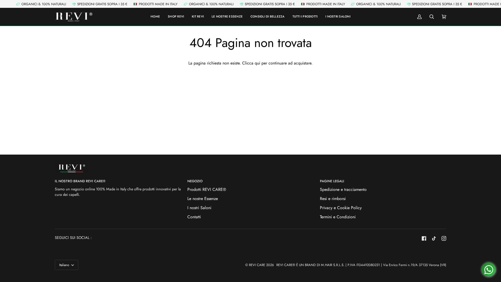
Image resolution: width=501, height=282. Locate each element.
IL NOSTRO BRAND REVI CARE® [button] (80, 181)
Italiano (64, 264)
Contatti (194, 217)
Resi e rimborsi (333, 199)
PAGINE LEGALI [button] (332, 181)
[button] (305, 17)
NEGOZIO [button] (194, 181)
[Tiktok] (434, 238)
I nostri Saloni (199, 208)
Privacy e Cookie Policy (341, 208)
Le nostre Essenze (202, 199)
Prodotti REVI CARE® (206, 189)
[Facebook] (424, 238)
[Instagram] (444, 238)
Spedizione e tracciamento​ (343, 189)
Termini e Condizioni (338, 217)
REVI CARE (257, 264)
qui (257, 63)
